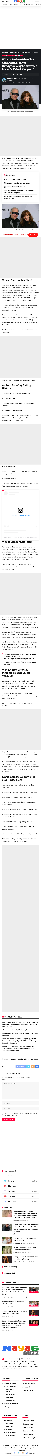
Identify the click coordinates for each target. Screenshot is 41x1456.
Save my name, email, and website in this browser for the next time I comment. (20, 1114)
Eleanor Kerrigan (31, 1059)
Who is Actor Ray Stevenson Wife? (22, 380)
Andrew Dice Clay (16, 1059)
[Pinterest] (20, 1186)
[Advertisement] (20, 28)
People (22, 688)
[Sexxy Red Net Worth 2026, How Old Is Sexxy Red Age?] (7, 1259)
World (17, 1220)
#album (33, 654)
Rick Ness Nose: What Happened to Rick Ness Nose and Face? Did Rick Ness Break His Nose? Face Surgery (20, 1025)
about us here (16, 1369)
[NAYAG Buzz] (19, 1)
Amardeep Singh (12, 78)
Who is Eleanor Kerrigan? (16, 187)
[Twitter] (20, 1181)
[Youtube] (20, 1196)
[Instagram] (20, 1191)
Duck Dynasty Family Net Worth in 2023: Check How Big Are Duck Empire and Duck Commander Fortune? (18, 1048)
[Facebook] (20, 1176)
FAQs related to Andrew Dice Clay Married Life (18, 197)
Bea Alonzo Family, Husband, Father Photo (19, 1030)
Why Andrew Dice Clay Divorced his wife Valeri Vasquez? (19, 192)
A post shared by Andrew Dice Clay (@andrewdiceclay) (21, 537)
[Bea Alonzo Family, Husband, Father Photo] (7, 1240)
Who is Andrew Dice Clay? (16, 179)
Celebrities (6, 55)
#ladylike (7, 656)
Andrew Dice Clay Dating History (18, 183)
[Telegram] (20, 1201)
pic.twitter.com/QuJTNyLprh (23, 659)
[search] (32, 1)
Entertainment (17, 55)
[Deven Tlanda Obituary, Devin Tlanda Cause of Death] (7, 1250)
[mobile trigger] (3, 1)
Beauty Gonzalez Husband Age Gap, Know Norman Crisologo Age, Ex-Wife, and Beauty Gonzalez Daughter (19, 1041)
